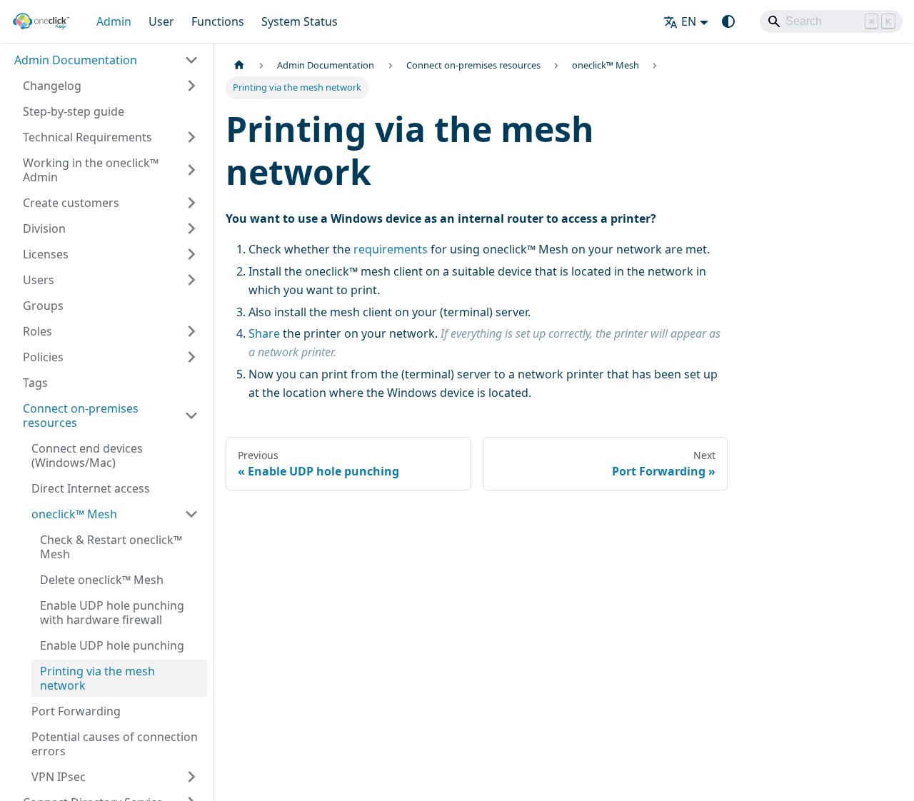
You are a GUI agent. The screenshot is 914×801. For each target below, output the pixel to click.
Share (264, 333)
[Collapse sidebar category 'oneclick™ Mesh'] (191, 514)
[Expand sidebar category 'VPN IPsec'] (191, 776)
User (161, 21)
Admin (113, 21)
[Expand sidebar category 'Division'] (191, 228)
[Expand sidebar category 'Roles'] (191, 331)
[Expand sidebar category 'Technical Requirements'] (191, 137)
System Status (299, 21)
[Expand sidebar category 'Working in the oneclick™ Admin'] (191, 169)
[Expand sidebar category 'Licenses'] (191, 254)
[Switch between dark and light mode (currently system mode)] (728, 21)
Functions (217, 21)
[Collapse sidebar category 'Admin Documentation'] (191, 60)
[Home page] (239, 65)
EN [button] (688, 21)
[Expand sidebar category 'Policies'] (191, 357)
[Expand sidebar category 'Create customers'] (191, 202)
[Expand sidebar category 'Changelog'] (191, 85)
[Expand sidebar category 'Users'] (191, 279)
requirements (390, 249)
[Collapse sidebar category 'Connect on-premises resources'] (191, 415)
